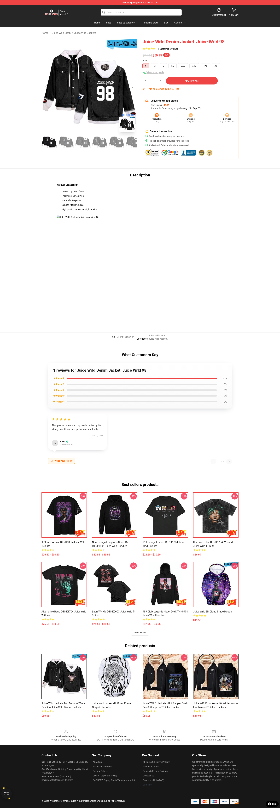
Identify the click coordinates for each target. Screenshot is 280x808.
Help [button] (274, 804)
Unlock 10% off (6, 793)
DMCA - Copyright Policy (105, 775)
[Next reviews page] (229, 461)
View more (140, 633)
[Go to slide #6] (133, 142)
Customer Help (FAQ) (153, 780)
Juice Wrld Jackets (85, 32)
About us (97, 762)
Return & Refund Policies (155, 771)
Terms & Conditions (102, 766)
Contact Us (148, 775)
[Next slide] (132, 86)
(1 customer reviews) (167, 49)
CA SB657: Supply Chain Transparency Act (114, 780)
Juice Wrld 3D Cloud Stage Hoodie (212, 611)
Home (44, 32)
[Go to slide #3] (83, 142)
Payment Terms (151, 766)
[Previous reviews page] (213, 461)
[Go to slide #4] (100, 142)
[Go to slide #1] (49, 142)
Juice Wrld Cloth (61, 32)
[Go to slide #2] (66, 142)
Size (145, 60)
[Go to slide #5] (116, 142)
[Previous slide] (46, 86)
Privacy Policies (100, 771)
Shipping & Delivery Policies (156, 762)
